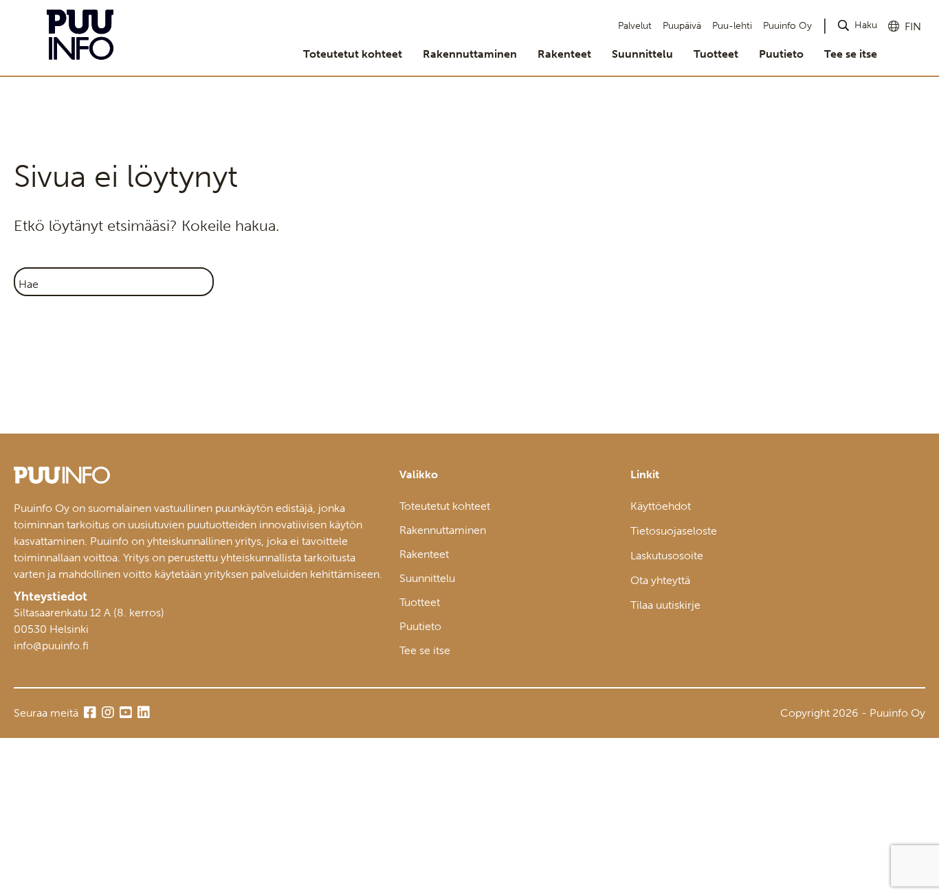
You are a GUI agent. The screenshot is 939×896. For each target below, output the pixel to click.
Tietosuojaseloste (673, 530)
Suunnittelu (642, 53)
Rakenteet (564, 53)
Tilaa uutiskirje (665, 605)
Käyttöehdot (660, 506)
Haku (865, 25)
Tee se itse (850, 53)
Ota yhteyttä (660, 580)
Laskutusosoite (666, 555)
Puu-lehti (732, 26)
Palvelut (635, 26)
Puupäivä (682, 26)
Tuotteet (716, 53)
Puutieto (781, 53)
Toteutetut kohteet (352, 53)
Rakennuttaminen (470, 53)
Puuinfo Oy (787, 26)
